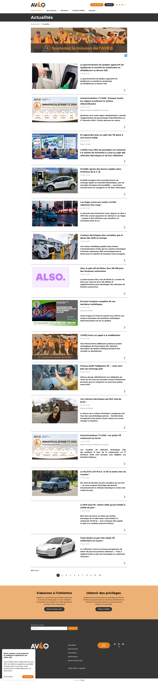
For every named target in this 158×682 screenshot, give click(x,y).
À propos (92, 10)
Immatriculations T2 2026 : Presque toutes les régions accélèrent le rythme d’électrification (101, 101)
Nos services (51, 10)
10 (95, 575)
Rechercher (73, 628)
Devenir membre (97, 4)
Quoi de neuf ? (36, 10)
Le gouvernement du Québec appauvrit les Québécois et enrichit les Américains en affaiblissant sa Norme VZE (102, 68)
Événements (73, 649)
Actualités (72, 645)
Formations (72, 653)
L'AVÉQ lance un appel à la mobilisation (100, 335)
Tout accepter (28, 676)
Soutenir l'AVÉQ (78, 10)
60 (100, 575)
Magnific (82, 668)
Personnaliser (8, 676)
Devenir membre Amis (54, 609)
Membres (64, 10)
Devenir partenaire (75, 660)
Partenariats (72, 657)
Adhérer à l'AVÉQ (104, 609)
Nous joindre (103, 645)
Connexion (109, 4)
